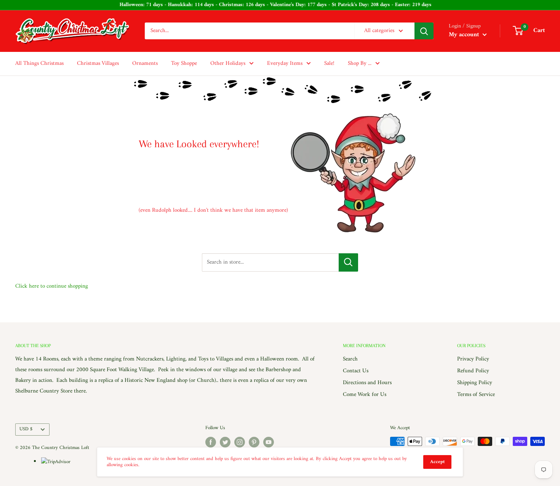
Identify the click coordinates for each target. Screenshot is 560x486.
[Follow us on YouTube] (268, 442)
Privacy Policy (473, 359)
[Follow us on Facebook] (210, 442)
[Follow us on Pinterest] (254, 442)
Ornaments (145, 63)
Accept (437, 461)
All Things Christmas (39, 63)
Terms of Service (476, 394)
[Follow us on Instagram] (239, 442)
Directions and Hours (367, 383)
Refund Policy (473, 371)
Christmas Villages (98, 63)
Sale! (329, 63)
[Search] (424, 31)
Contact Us (355, 371)
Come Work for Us (364, 394)
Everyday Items (284, 63)
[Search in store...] (348, 262)
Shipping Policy (474, 383)
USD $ (25, 429)
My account (465, 34)
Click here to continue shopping (51, 286)
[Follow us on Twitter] (225, 442)
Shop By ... (359, 63)
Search (350, 359)
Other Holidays (227, 63)
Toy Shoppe (184, 63)
